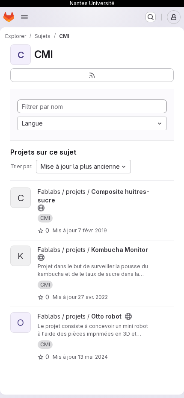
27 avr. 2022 (93, 297)
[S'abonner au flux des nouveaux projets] (92, 75)
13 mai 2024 (93, 357)
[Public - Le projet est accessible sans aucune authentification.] (41, 208)
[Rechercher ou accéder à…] (150, 17)
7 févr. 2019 (92, 230)
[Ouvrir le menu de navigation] (24, 17)
